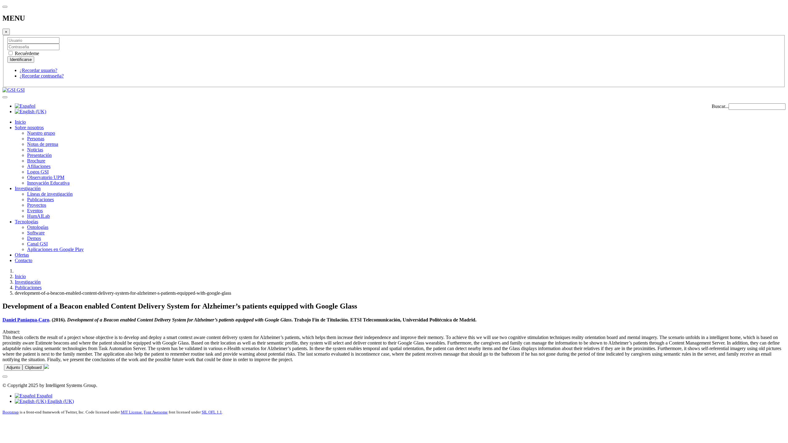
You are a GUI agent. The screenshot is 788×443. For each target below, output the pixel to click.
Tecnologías (26, 221)
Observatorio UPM (45, 177)
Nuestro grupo (41, 133)
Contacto (23, 260)
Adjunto (13, 367)
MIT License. (132, 412)
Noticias (35, 149)
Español (43, 395)
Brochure (36, 160)
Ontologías (37, 227)
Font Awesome (156, 412)
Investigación (28, 188)
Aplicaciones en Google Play (55, 249)
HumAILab (38, 216)
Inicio (20, 122)
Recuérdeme (26, 53)
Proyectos (36, 205)
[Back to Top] (4, 376)
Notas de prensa (42, 144)
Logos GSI (38, 171)
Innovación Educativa (48, 183)
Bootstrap (10, 412)
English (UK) (60, 401)
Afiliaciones (38, 166)
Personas (35, 138)
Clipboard (33, 367)
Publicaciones (40, 199)
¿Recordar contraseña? (42, 75)
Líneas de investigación (50, 194)
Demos (34, 238)
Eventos (35, 210)
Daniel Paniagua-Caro (25, 319)
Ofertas (22, 254)
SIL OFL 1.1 (212, 412)
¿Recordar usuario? (38, 70)
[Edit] (46, 367)
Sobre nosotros (29, 127)
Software (36, 232)
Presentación (39, 155)
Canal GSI (37, 243)
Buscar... (720, 106)
